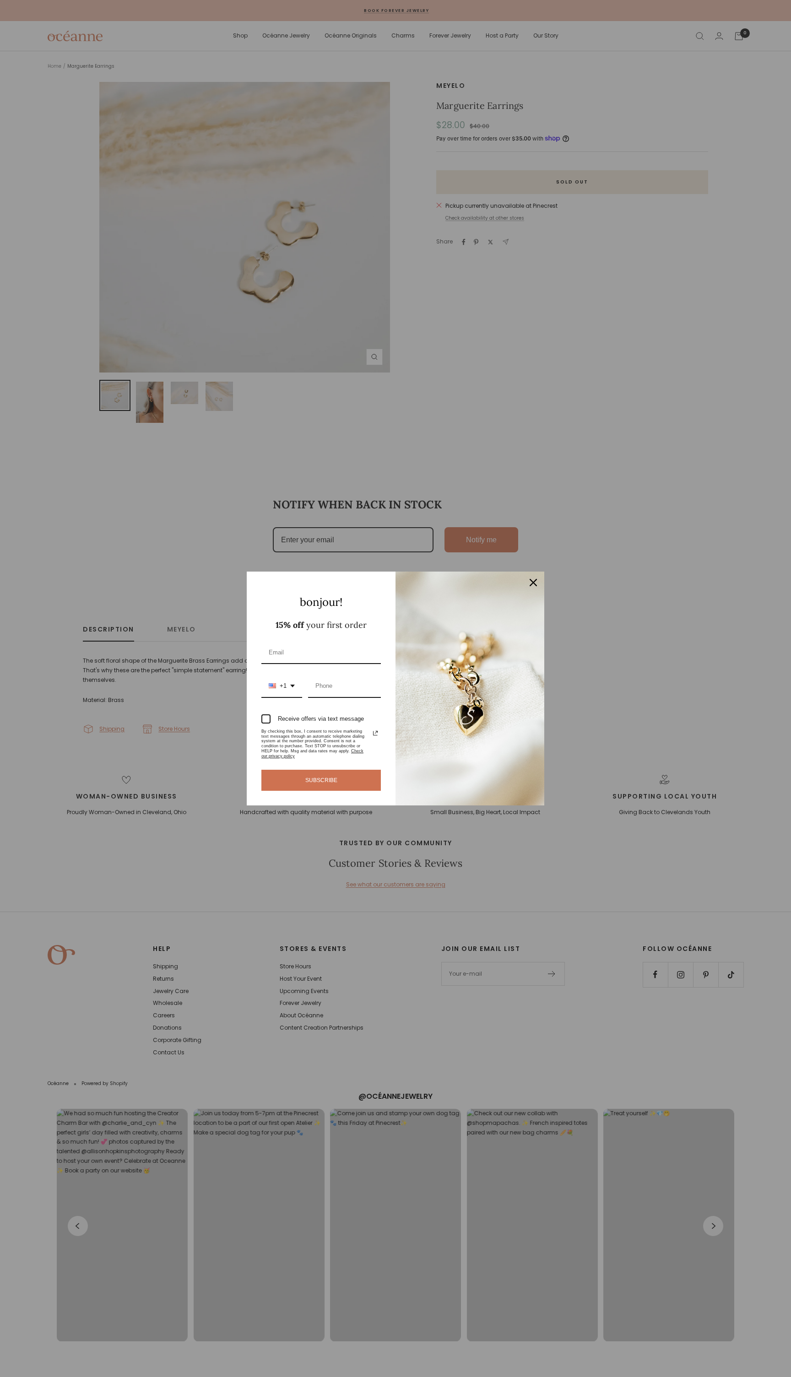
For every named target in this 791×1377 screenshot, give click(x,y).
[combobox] (281, 686)
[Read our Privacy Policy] (375, 733)
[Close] (533, 583)
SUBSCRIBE (321, 780)
